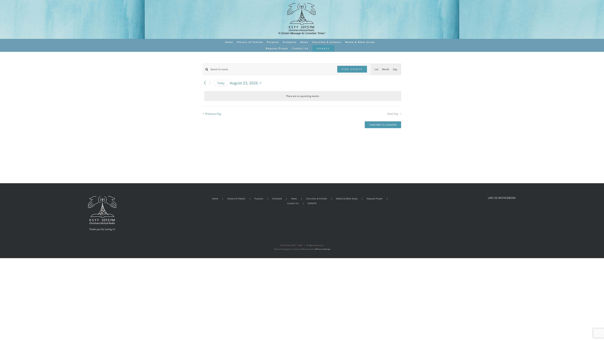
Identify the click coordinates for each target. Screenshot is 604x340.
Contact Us (293, 203)
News (294, 198)
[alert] (302, 96)
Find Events (352, 69)
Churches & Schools (316, 198)
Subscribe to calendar (383, 124)
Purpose (258, 198)
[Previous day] (205, 83)
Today (221, 83)
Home (215, 198)
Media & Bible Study (347, 198)
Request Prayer (375, 198)
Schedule (277, 198)
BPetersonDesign (322, 249)
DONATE (312, 203)
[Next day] (210, 83)
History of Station (236, 198)
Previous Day (213, 114)
